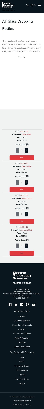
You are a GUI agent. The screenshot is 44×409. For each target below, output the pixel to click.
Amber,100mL (26, 230)
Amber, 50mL (27, 198)
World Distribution (22, 347)
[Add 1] (26, 150)
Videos (22, 375)
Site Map (28, 404)
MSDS (22, 362)
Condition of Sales (22, 321)
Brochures (22, 316)
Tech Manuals (22, 370)
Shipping (22, 343)
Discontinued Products (22, 325)
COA (22, 357)
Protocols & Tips (22, 379)
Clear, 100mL (27, 166)
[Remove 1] (17, 150)
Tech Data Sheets (22, 366)
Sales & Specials (22, 338)
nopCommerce (26, 401)
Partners (22, 329)
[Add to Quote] (27, 145)
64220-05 (24, 132)
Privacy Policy (17, 404)
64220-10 (24, 163)
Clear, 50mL (26, 135)
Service (22, 383)
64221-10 (24, 227)
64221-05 (24, 195)
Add (21, 157)
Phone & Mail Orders (22, 334)
